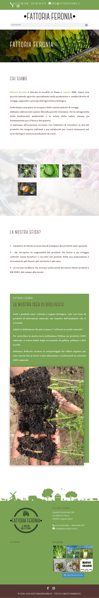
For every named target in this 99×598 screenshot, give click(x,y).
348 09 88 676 (38, 3)
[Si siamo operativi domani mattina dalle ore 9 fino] (73, 552)
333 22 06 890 (20, 3)
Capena (67, 92)
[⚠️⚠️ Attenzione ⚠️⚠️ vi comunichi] (86, 565)
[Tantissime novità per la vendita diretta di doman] (86, 552)
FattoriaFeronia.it (41, 594)
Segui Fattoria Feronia (75, 575)
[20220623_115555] (27, 177)
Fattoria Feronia (18, 92)
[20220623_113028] (71, 177)
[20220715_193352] (27, 195)
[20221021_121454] (49, 177)
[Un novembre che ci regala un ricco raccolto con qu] (59, 552)
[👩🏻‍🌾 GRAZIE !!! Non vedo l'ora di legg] (59, 565)
